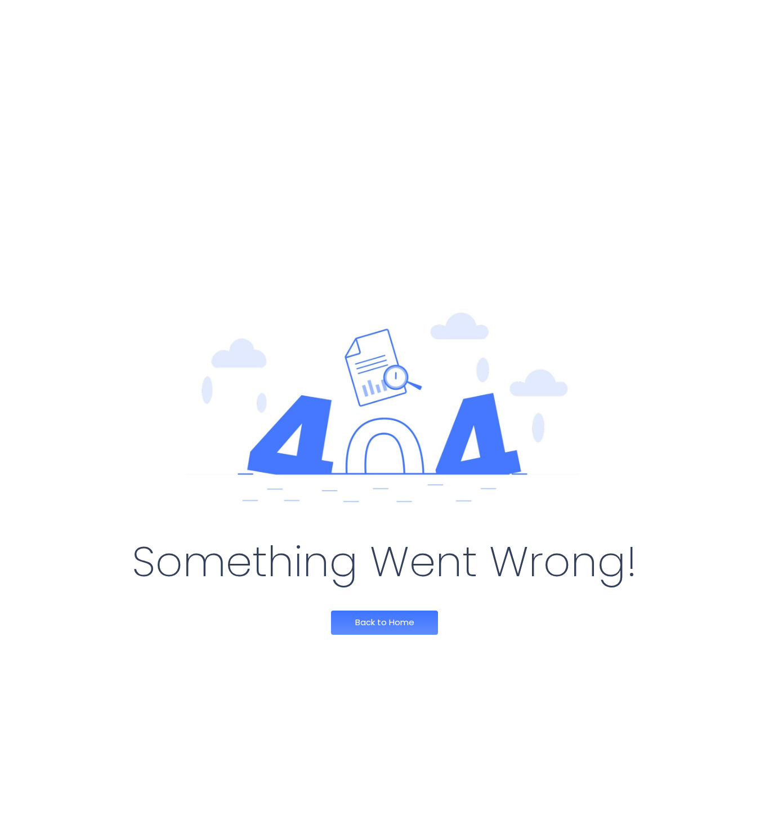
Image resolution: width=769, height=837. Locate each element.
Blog (512, 21)
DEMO (555, 21)
